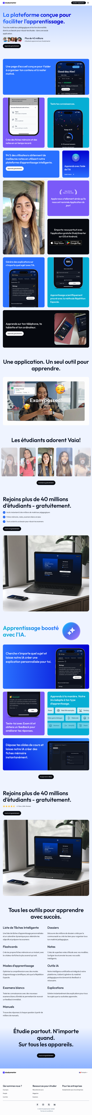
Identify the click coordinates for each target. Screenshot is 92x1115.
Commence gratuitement (46, 483)
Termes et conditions (46, 1111)
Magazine (35, 1093)
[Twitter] (48, 1104)
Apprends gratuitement (12, 46)
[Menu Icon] (88, 3)
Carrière (5, 1097)
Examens (35, 1097)
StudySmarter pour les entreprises (72, 1090)
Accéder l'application (78, 3)
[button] (9, 462)
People (5, 1093)
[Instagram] (43, 1104)
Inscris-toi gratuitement (12, 529)
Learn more (67, 174)
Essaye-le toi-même (46, 777)
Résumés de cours (38, 1090)
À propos (5, 1090)
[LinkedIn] (54, 1104)
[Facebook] (37, 1104)
